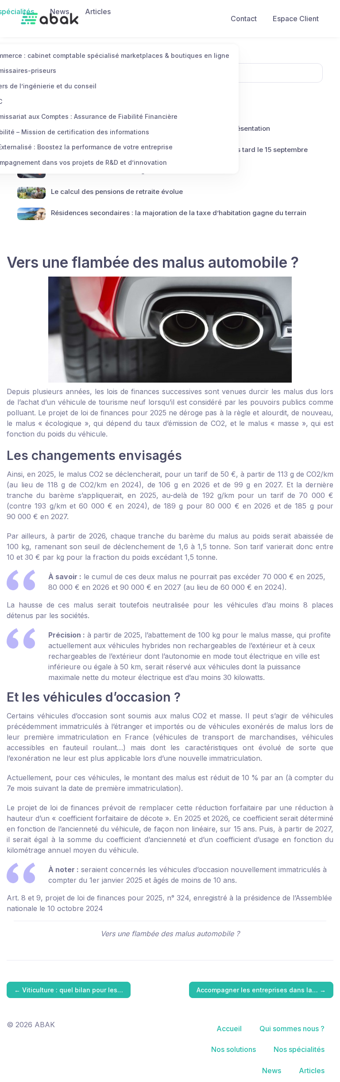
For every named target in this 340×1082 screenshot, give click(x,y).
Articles (98, 11)
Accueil (229, 1028)
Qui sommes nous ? (292, 1028)
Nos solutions (233, 1049)
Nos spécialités (299, 1049)
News (59, 11)
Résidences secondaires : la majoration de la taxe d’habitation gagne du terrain (178, 213)
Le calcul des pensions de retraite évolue (117, 191)
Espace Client (296, 18)
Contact (244, 18)
